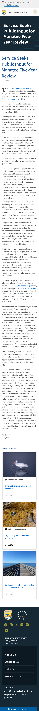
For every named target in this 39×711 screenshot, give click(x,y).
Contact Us (12, 661)
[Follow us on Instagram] (12, 625)
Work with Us (13, 676)
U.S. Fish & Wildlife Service (17, 12)
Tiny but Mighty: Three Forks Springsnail (17, 536)
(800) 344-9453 (11, 641)
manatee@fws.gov (28, 288)
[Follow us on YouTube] (7, 630)
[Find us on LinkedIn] (22, 625)
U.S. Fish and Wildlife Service (20, 88)
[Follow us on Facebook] (6, 625)
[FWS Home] (4, 12)
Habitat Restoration (15, 479)
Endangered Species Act (11, 99)
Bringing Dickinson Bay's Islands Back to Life (18, 487)
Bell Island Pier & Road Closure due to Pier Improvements (19, 586)
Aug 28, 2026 (9, 495)
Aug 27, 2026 (9, 545)
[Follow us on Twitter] (17, 625)
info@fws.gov (12, 643)
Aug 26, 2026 (9, 594)
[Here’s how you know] (19, 4)
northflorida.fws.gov (23, 286)
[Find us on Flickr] (28, 625)
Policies (10, 669)
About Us (10, 654)
